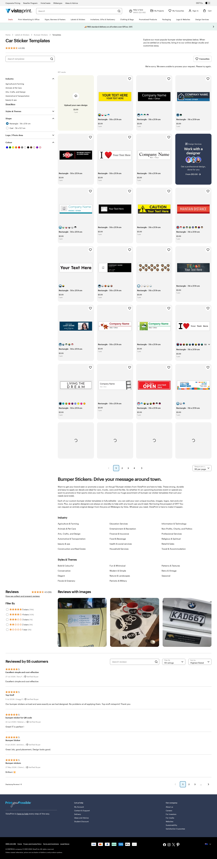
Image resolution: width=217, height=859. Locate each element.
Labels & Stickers (22, 35)
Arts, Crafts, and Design (69, 534)
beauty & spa (64, 544)
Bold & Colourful (65, 565)
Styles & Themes (13, 111)
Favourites (204, 59)
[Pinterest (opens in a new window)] (178, 845)
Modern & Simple (118, 570)
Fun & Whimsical (117, 565)
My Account (79, 807)
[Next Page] (142, 468)
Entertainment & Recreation (123, 528)
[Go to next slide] (213, 27)
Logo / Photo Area (14, 135)
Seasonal (166, 576)
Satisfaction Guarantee (175, 829)
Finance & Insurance (119, 534)
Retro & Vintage (169, 570)
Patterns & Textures (171, 565)
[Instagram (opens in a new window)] (169, 845)
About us (169, 807)
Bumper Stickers (41, 35)
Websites (169, 821)
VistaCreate (45, 3)
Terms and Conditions (51, 844)
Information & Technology (174, 523)
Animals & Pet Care (67, 528)
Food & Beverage (118, 539)
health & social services (121, 544)
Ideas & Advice (71, 3)
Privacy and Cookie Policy (32, 844)
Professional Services (172, 534)
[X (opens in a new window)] (173, 845)
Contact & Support (82, 810)
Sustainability (171, 825)
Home (8, 35)
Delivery (77, 814)
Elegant (61, 576)
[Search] (119, 11)
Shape (9, 118)
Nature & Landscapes (120, 576)
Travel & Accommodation (174, 549)
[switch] (205, 3)
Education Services (119, 523)
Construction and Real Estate (72, 549)
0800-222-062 (11, 844)
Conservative (64, 570)
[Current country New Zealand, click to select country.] (208, 844)
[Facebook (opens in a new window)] (164, 845)
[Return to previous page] (175, 784)
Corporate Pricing (13, 3)
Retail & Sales (168, 544)
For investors (171, 814)
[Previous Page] (109, 468)
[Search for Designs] (51, 58)
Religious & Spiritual (171, 539)
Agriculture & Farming (68, 523)
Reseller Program (30, 3)
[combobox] (77, 11)
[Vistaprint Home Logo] (19, 11)
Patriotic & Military (118, 581)
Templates (56, 35)
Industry (10, 78)
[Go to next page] (208, 784)
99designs (57, 3)
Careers (169, 810)
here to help (23, 813)
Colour (9, 142)
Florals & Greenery (66, 581)
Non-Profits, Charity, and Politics (177, 528)
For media (170, 818)
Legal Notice (64, 844)
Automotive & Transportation (72, 539)
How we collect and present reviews (23, 596)
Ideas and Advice (81, 818)
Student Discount (81, 821)
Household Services (119, 549)
